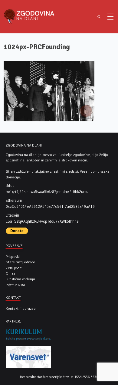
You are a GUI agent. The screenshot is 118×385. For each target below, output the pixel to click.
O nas (10, 273)
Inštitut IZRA (15, 284)
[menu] (110, 16)
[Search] (99, 17)
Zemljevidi (14, 267)
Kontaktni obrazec (20, 308)
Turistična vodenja (20, 279)
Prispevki (13, 256)
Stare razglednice (20, 262)
